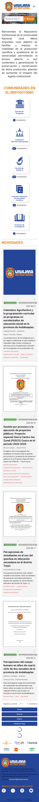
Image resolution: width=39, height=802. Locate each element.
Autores (20, 714)
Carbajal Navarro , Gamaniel (13, 331)
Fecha (19, 709)
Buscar (30, 19)
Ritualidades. (24, 357)
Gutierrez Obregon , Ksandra (14, 676)
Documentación (27, 467)
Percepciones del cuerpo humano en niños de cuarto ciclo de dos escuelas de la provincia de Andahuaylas (19, 667)
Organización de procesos (11, 467)
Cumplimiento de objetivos (11, 480)
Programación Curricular (11, 354)
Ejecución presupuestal (11, 477)
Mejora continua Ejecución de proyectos (16, 473)
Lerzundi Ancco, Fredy (12, 570)
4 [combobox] (20, 704)
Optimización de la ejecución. (13, 483)
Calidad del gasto (26, 477)
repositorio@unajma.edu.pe (18, 779)
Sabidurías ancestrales (10, 357)
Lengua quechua (22, 586)
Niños (17, 696)
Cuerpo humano (8, 696)
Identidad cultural (9, 586)
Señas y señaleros (27, 354)
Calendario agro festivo (10, 351)
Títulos (19, 719)
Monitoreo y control (9, 470)
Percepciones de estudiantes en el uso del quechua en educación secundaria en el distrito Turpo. (18, 559)
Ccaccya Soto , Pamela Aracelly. (15, 680)
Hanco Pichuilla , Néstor (12, 335)
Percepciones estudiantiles (12, 589)
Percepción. (24, 696)
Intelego (29, 800)
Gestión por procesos (10, 464)
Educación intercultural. (11, 592)
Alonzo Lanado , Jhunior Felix (14, 448)
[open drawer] (34, 6)
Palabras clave (19, 724)
